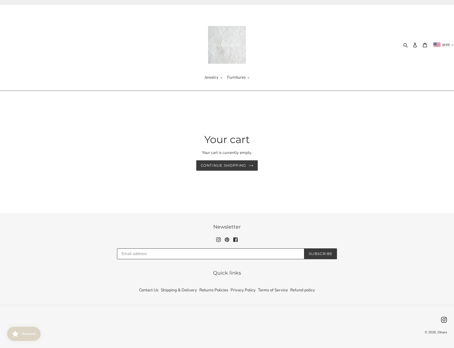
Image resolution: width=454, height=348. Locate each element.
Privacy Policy (243, 290)
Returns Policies (213, 290)
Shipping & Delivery (179, 290)
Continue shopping (223, 165)
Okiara (442, 332)
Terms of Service (273, 290)
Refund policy (302, 290)
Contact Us (148, 290)
